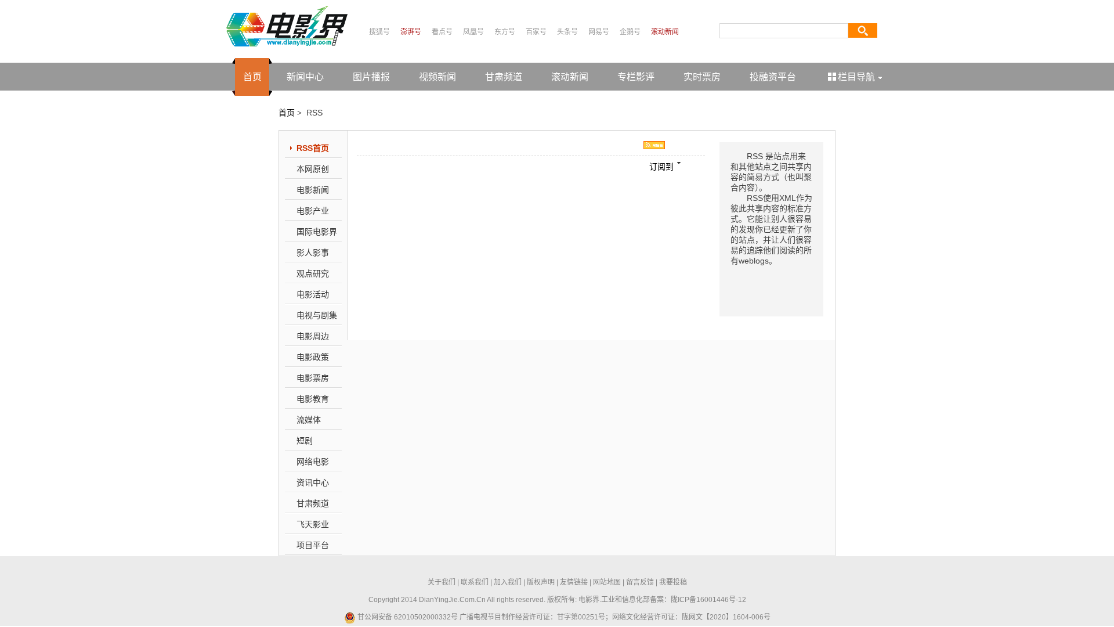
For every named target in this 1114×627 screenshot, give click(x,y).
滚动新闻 (665, 32)
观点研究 (312, 273)
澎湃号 (410, 32)
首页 (252, 77)
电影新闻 (312, 189)
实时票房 (702, 77)
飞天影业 (312, 524)
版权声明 (541, 582)
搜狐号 (379, 32)
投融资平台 (773, 77)
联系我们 (475, 582)
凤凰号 (473, 32)
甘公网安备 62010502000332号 (407, 617)
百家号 (536, 32)
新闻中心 (305, 77)
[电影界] (287, 25)
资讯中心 (312, 482)
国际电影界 (316, 231)
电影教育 (312, 398)
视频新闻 (437, 77)
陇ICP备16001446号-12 (708, 600)
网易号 (598, 32)
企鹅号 (630, 32)
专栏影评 (635, 77)
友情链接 (574, 582)
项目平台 (312, 545)
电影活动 (312, 294)
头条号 (567, 32)
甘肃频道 (503, 77)
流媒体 (308, 419)
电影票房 (312, 378)
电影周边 (312, 336)
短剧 (304, 440)
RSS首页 (312, 148)
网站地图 (607, 582)
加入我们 (508, 582)
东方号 (504, 32)
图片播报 (371, 77)
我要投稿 (673, 582)
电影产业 (312, 210)
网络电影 (312, 461)
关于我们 (441, 582)
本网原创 (312, 169)
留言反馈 (640, 582)
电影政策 (312, 357)
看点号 (442, 32)
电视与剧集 (316, 315)
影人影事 (312, 252)
